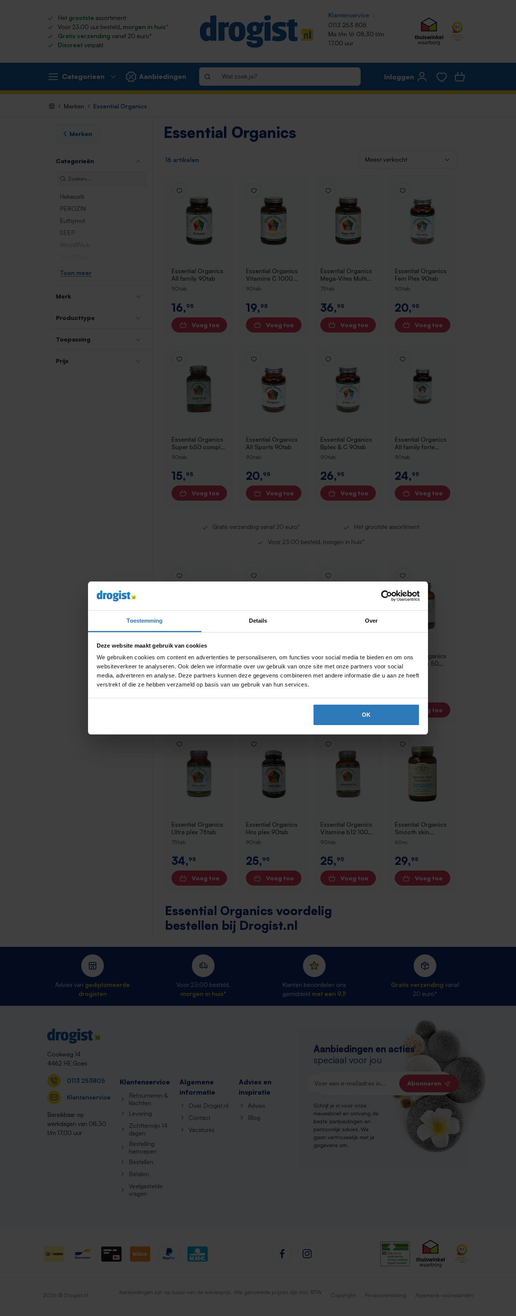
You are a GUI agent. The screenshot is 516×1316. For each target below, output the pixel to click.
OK (366, 714)
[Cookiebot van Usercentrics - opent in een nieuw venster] (387, 596)
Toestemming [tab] (144, 620)
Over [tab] (371, 620)
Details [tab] (258, 620)
